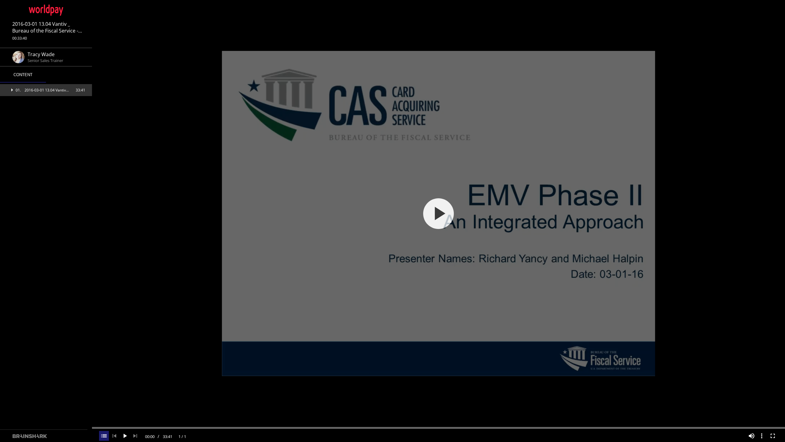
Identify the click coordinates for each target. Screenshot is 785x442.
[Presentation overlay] (438, 213)
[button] (46, 90)
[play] (438, 213)
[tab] (23, 75)
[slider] (438, 427)
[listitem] (46, 90)
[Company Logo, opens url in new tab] (46, 10)
